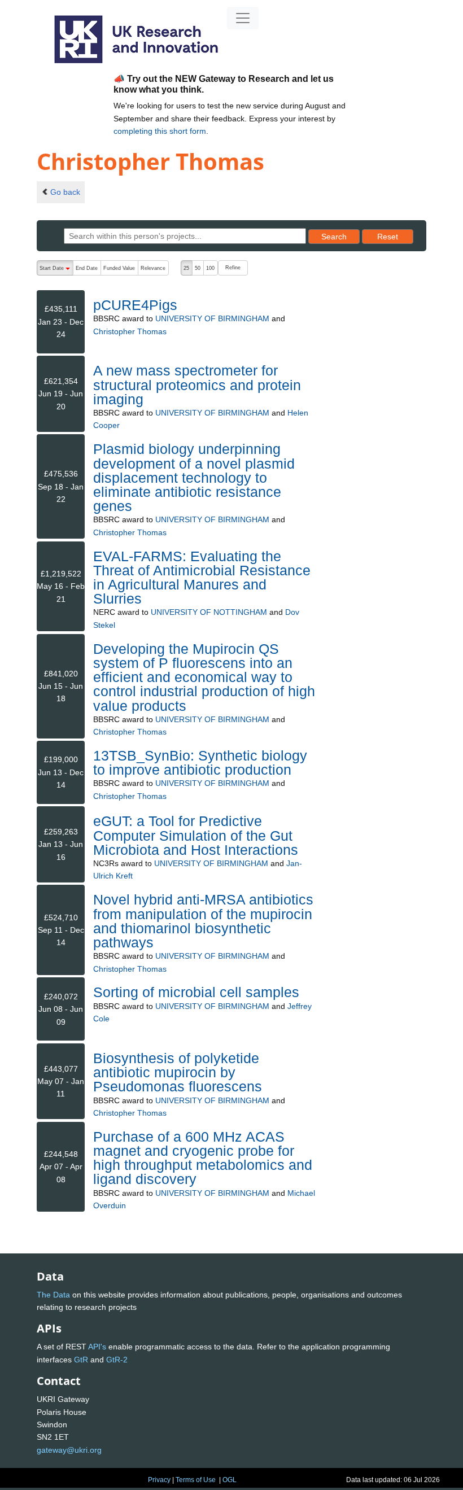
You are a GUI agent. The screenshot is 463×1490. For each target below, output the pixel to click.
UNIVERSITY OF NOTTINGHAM (209, 612)
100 (210, 268)
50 (197, 268)
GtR (81, 1359)
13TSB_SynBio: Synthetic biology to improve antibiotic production (200, 762)
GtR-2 (117, 1359)
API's (97, 1346)
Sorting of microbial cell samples (196, 992)
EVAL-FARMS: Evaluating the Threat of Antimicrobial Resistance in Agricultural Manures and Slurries (202, 577)
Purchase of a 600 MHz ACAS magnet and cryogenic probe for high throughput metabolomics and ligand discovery (202, 1158)
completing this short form (159, 131)
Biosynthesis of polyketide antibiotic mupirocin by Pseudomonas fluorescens (177, 1072)
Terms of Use (196, 1480)
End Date (87, 268)
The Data (53, 1294)
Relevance (153, 268)
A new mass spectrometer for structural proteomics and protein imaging (197, 384)
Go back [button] (65, 191)
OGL (229, 1480)
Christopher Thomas (130, 331)
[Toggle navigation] (243, 18)
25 (186, 268)
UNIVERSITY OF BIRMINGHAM (212, 318)
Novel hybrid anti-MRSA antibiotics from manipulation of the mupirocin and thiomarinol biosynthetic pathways (203, 921)
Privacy (159, 1480)
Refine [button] (233, 267)
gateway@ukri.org (69, 1449)
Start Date (56, 270)
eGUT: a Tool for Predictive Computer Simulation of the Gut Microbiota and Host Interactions (195, 835)
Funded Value (119, 268)
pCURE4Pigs (135, 305)
